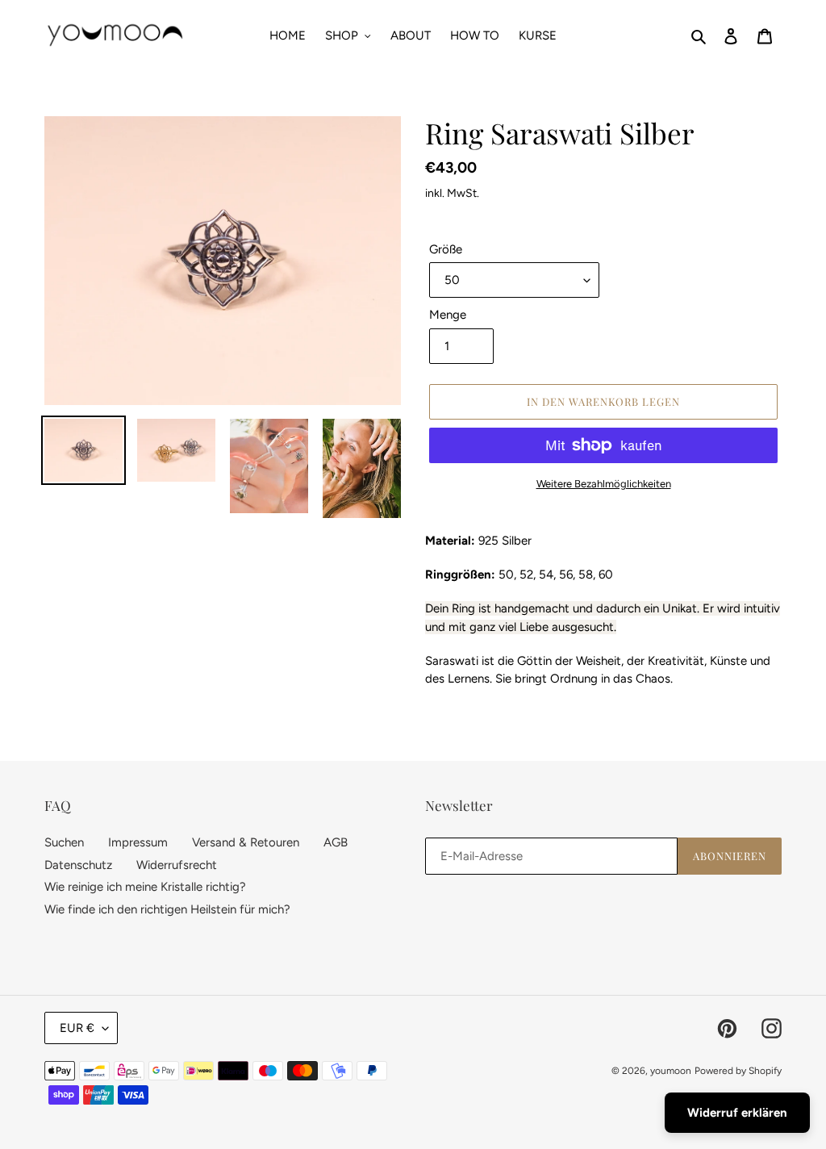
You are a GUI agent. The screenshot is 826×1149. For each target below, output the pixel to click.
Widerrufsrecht (176, 865)
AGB (335, 842)
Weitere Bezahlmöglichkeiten (603, 484)
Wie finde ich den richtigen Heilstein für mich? (167, 909)
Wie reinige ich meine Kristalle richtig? (145, 887)
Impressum (138, 842)
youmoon (670, 1070)
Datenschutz (78, 865)
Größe (445, 249)
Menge (447, 314)
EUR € (77, 1028)
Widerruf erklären (737, 1112)
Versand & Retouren (245, 842)
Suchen (64, 842)
